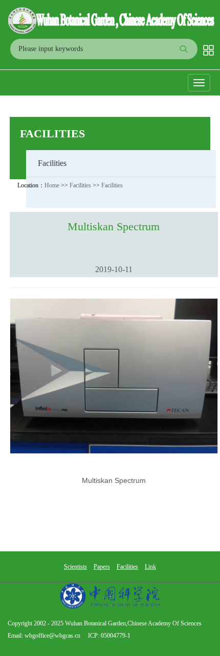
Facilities (52, 133)
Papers (102, 566)
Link (150, 566)
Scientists (75, 566)
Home (52, 185)
